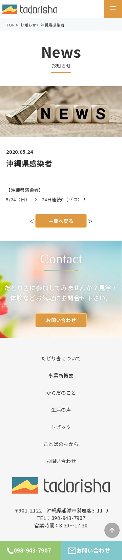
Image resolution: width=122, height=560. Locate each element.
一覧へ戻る (61, 221)
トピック (61, 427)
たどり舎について (61, 358)
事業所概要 (61, 375)
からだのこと (61, 392)
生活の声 (61, 409)
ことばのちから (60, 444)
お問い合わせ (61, 320)
